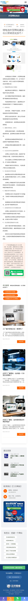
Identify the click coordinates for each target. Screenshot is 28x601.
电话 (10, 599)
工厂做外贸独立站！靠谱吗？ (13, 329)
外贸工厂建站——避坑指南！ (17, 456)
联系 (24, 599)
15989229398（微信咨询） (14, 567)
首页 (3, 599)
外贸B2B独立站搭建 (10, 291)
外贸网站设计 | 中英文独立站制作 (17, 466)
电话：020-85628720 (14, 577)
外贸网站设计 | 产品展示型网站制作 (17, 475)
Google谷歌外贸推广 (10, 295)
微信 (17, 599)
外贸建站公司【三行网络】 (12, 298)
